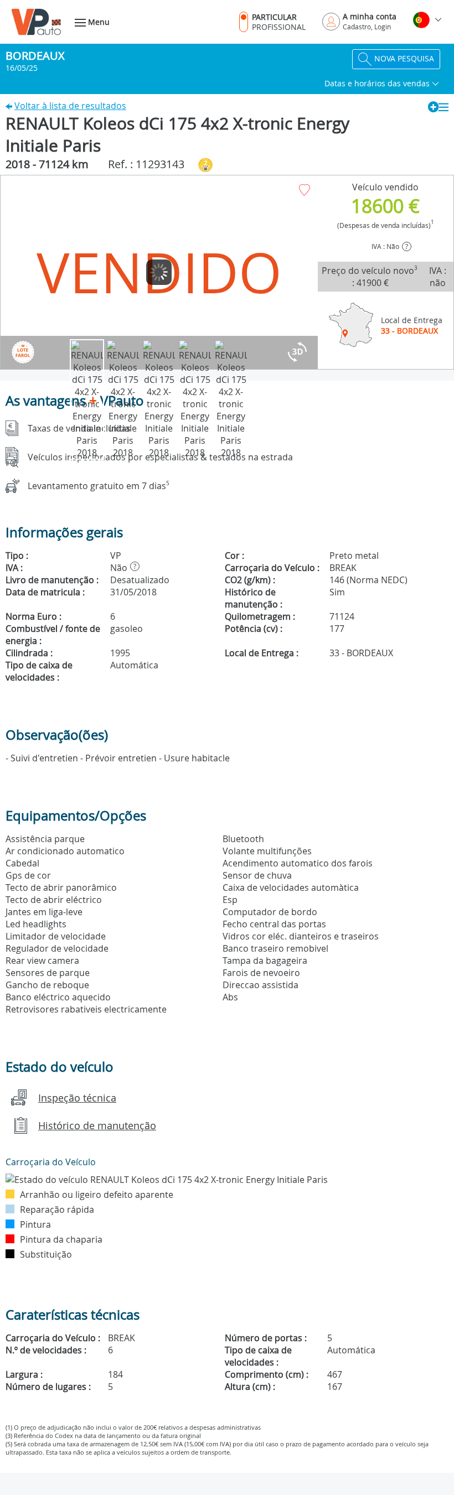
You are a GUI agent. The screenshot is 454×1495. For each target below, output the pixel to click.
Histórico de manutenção (97, 1125)
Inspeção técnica (77, 1097)
